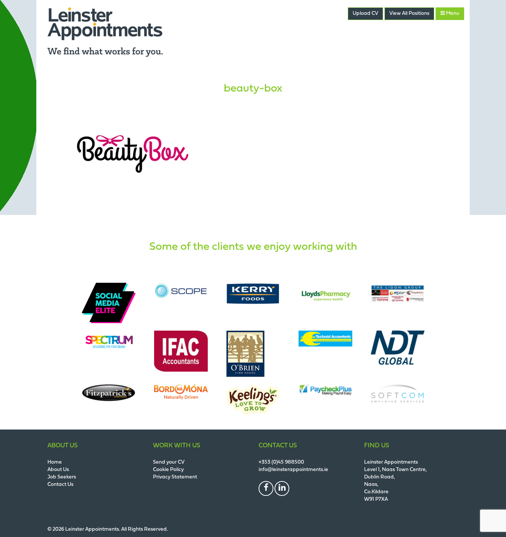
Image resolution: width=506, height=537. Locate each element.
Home (54, 462)
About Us (58, 470)
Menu (452, 13)
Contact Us (60, 484)
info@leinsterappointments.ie (293, 470)
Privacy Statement (175, 477)
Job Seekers (61, 477)
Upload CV (365, 13)
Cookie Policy (168, 470)
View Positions (409, 13)
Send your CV (168, 462)
